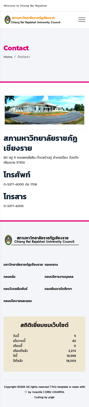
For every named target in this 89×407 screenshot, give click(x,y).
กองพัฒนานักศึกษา (58, 288)
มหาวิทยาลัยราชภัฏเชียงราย (23, 264)
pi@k (51, 397)
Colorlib (37, 392)
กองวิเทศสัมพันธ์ (16, 288)
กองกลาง (51, 264)
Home (8, 56)
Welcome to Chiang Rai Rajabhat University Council (25, 7)
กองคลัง (9, 276)
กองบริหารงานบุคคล (59, 276)
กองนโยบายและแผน (18, 300)
